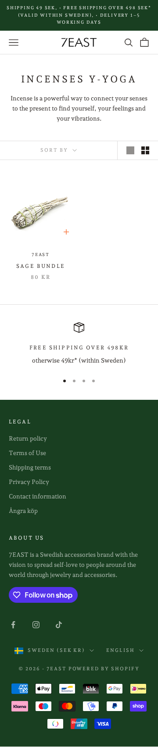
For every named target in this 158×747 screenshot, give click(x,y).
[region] (79, 344)
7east (41, 254)
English (120, 650)
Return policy (28, 438)
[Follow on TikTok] (58, 624)
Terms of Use (27, 452)
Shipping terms (30, 467)
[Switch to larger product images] (130, 150)
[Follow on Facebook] (13, 624)
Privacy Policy (29, 481)
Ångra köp (23, 510)
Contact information (37, 496)
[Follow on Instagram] (36, 624)
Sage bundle (40, 266)
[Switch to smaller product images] (145, 150)
